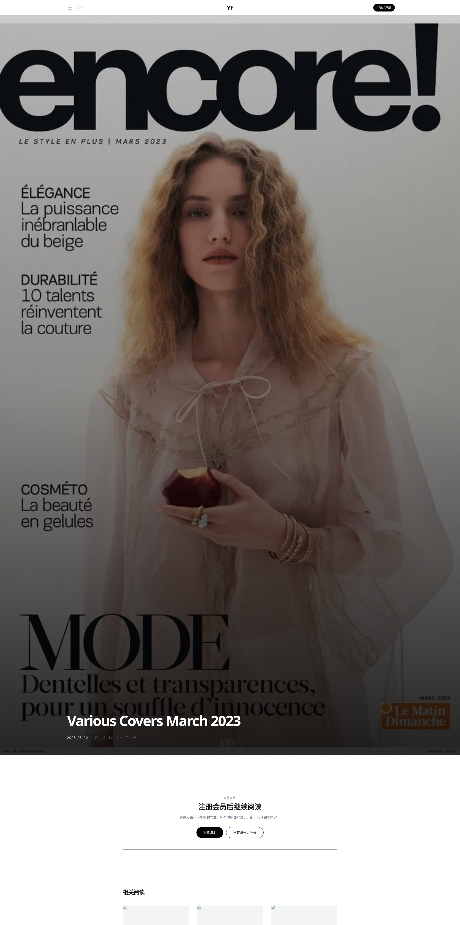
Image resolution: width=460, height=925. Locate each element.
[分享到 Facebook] (96, 738)
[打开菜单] (70, 7)
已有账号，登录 (245, 832)
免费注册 (210, 832)
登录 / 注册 (384, 8)
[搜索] (80, 7)
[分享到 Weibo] (119, 738)
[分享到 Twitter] (103, 738)
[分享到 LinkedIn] (111, 738)
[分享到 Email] (126, 738)
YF (230, 7)
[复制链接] (134, 738)
